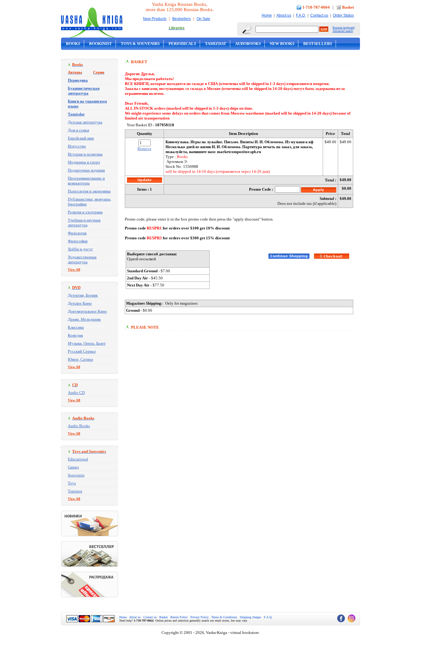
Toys (72, 483)
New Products (154, 19)
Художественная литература (82, 259)
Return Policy (179, 617)
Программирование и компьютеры (86, 180)
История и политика (85, 154)
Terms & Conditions (224, 617)
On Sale (203, 19)
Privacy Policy (199, 617)
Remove (144, 148)
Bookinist (100, 43)
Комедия (75, 335)
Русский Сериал (82, 351)
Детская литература (85, 122)
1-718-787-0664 (316, 7)
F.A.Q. (301, 15)
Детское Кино (80, 303)
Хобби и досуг (80, 249)
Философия (78, 241)
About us (283, 15)
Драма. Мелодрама (84, 319)
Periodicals (182, 43)
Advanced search (343, 31)
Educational (78, 459)
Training (75, 491)
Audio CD (76, 392)
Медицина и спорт (84, 162)
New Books (282, 43)
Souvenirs (76, 475)
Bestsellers (181, 19)
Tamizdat (215, 43)
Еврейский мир (81, 138)
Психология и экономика (89, 191)
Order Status (343, 15)
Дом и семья (78, 130)
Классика (76, 327)
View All (74, 269)
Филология (77, 233)
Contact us (319, 15)
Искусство (77, 146)
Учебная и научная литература (84, 222)
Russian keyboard (343, 27)
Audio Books (79, 426)
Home (267, 15)
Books (73, 43)
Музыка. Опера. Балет (87, 343)
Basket (348, 7)
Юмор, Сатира (80, 359)
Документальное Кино (87, 311)
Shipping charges (250, 617)
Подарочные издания (86, 170)
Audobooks (248, 43)
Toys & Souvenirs (140, 43)
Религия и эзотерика (85, 212)
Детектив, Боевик (83, 295)
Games (73, 467)
